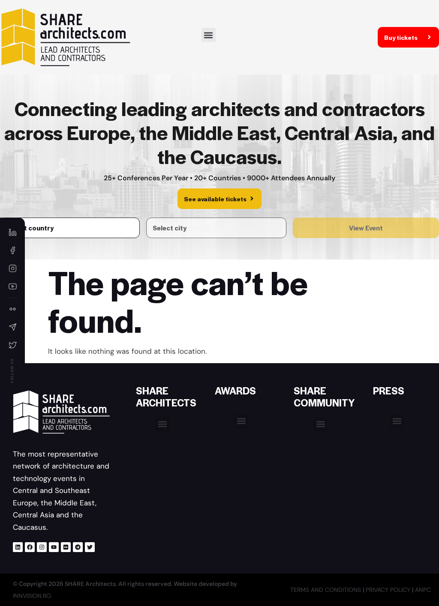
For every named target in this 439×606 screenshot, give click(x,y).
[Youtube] (54, 547)
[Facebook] (30, 547)
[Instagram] (42, 547)
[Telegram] (78, 547)
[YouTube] (12, 286)
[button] (208, 35)
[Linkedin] (18, 547)
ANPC (423, 590)
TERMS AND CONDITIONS (326, 590)
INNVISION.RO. (32, 596)
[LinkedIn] (12, 232)
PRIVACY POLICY (389, 590)
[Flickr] (66, 547)
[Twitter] (90, 547)
